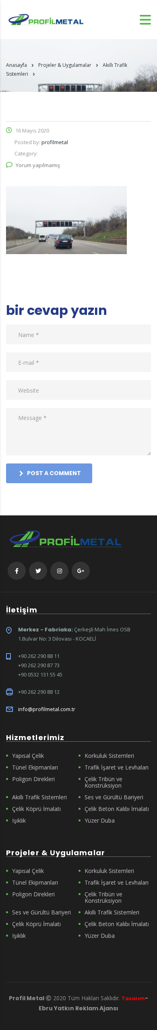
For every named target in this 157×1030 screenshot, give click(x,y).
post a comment (54, 473)
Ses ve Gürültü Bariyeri (114, 797)
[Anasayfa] (46, 19)
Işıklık (19, 820)
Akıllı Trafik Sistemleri (39, 797)
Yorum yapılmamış (38, 165)
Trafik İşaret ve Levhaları (117, 767)
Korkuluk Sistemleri (109, 756)
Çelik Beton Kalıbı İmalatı (117, 809)
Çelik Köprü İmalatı (36, 809)
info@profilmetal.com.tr (46, 709)
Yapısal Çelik (28, 756)
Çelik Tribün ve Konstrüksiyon (103, 782)
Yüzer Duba (100, 820)
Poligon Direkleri (33, 779)
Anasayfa (16, 65)
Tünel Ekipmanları (35, 767)
